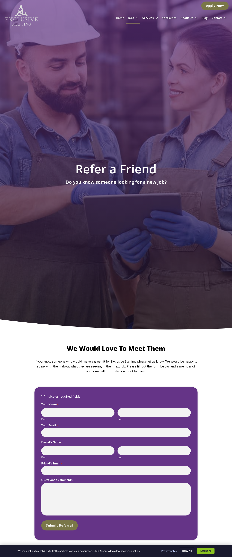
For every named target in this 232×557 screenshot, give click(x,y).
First (43, 419)
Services (148, 18)
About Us (187, 18)
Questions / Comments (57, 480)
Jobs (131, 18)
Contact (217, 18)
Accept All (205, 550)
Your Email (49, 425)
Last (120, 419)
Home (120, 18)
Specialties (169, 18)
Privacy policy (169, 551)
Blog (205, 18)
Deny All (187, 550)
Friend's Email (51, 463)
